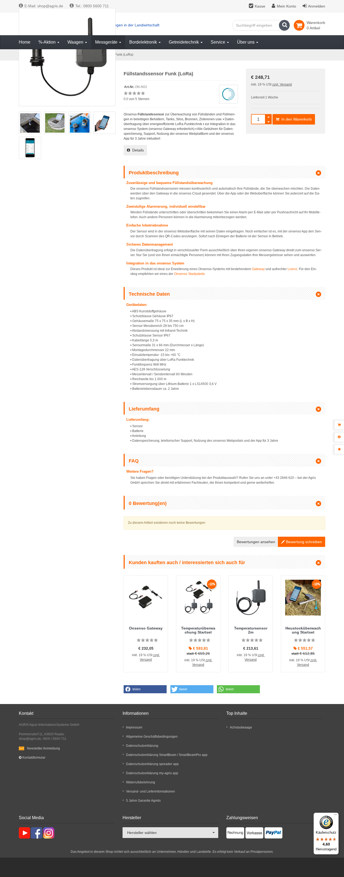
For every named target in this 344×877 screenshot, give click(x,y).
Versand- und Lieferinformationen (150, 791)
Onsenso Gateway (146, 628)
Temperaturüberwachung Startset (198, 630)
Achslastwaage (241, 727)
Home (24, 42)
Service (218, 42)
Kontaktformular (33, 757)
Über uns (246, 42)
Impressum (134, 727)
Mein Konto (286, 6)
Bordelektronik (143, 42)
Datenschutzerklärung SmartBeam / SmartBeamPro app (166, 755)
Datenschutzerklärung (142, 746)
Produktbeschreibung (154, 172)
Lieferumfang (144, 409)
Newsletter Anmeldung (43, 748)
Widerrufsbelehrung (140, 782)
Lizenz (292, 269)
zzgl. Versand (282, 84)
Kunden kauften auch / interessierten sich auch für (187, 562)
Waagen (75, 42)
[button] (145, 689)
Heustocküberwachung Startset (303, 630)
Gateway (258, 269)
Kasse (260, 6)
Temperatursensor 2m (250, 630)
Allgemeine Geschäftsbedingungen (152, 736)
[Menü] (335, 816)
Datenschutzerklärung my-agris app (152, 773)
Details (137, 150)
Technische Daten (149, 294)
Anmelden (316, 6)
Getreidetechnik (184, 42)
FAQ (134, 461)
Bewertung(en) (148, 503)
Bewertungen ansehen (256, 542)
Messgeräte (107, 42)
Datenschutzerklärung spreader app (152, 764)
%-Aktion (47, 42)
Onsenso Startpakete (189, 274)
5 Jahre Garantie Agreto (143, 800)
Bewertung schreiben (303, 542)
